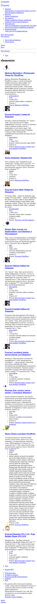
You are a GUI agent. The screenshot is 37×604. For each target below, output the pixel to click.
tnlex (10, 245)
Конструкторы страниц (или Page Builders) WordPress (22, 147)
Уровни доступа (30, 11)
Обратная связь (10, 573)
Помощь (8, 578)
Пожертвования (10, 29)
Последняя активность (20, 22)
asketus (11, 171)
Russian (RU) (9, 569)
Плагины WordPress (22, 256)
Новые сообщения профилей (23, 27)
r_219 (11, 551)
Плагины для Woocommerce (24, 220)
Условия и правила (11, 575)
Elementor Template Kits (18, 158)
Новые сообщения (11, 16)
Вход (2, 47)
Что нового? (9, 18)
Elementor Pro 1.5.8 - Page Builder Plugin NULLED (20, 535)
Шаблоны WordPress (22, 105)
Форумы (8, 14)
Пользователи (10, 24)
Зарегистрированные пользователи (17, 25)
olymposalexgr (14, 96)
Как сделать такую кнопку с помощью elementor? (18, 391)
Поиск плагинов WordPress (20, 434)
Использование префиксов (14, 12)
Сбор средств (9, 31)
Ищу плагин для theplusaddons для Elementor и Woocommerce (18, 231)
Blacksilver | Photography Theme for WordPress (20, 74)
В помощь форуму (21, 31)
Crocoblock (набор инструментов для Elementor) (18, 353)
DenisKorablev (14, 209)
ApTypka (12, 411)
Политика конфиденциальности (16, 577)
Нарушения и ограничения (14, 11)
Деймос (11, 450)
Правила (8, 9)
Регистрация (9, 42)
